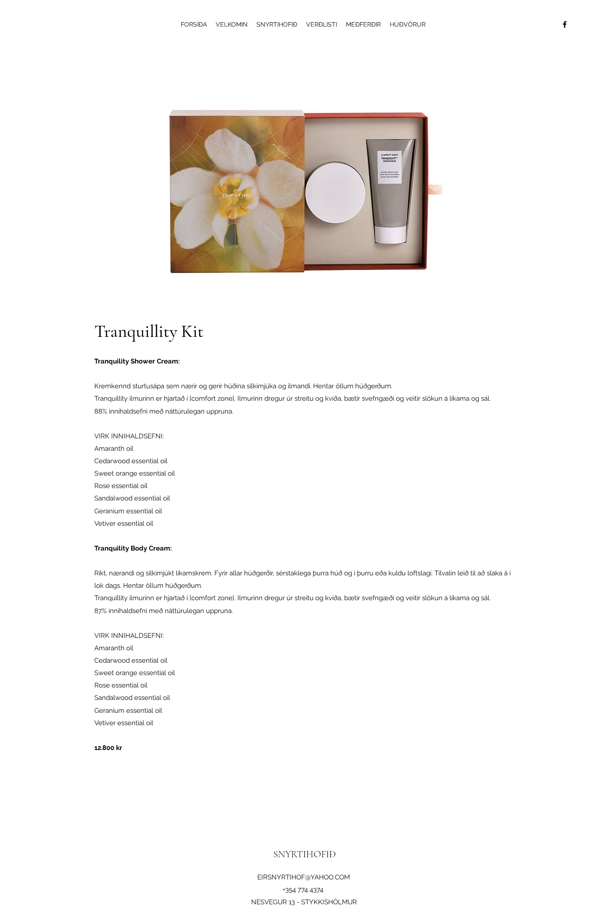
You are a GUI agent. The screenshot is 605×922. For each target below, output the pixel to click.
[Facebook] (564, 24)
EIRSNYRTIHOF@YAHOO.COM (303, 877)
